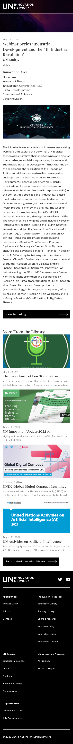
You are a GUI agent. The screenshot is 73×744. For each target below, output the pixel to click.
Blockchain (8, 676)
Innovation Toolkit (47, 634)
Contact (7, 618)
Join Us (7, 611)
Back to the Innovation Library (25, 561)
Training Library (46, 611)
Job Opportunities (13, 718)
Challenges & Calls (13, 710)
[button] (67, 6)
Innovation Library (47, 603)
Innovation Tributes (48, 641)
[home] (18, 6)
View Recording (16, 314)
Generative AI (10, 691)
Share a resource (47, 618)
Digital (6, 668)
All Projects (44, 661)
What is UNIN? (10, 603)
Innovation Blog (46, 626)
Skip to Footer (5, 3)
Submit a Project (47, 668)
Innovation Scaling (12, 683)
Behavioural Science (14, 661)
